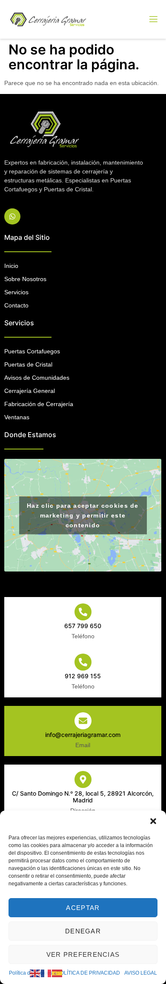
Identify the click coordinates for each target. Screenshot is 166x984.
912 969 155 (83, 676)
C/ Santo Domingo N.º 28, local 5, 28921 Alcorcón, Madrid (83, 797)
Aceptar (83, 907)
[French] (46, 973)
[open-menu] (152, 19)
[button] (153, 821)
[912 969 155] (83, 662)
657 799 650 (82, 625)
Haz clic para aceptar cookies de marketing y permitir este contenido (83, 515)
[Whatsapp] (12, 216)
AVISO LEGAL (140, 973)
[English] (35, 973)
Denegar (83, 931)
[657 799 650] (83, 611)
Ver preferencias (83, 954)
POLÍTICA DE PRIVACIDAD (88, 973)
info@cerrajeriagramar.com (82, 734)
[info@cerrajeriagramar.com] (83, 720)
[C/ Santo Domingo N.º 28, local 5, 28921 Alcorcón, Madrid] (83, 779)
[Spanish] (57, 973)
